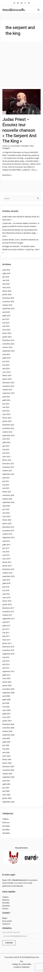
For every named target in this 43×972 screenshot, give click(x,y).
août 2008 (6, 696)
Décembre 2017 (8, 608)
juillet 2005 (6, 784)
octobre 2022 (7, 432)
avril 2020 (6, 513)
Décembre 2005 (8, 766)
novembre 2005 (8, 770)
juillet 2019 (6, 545)
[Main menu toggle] (38, 9)
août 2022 (6, 439)
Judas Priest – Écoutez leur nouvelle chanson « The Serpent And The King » (19, 130)
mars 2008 (6, 710)
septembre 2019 (8, 537)
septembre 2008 (8, 692)
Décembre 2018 (8, 569)
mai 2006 (5, 749)
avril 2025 (6, 326)
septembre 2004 (8, 802)
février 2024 (6, 375)
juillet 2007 (6, 714)
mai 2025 (5, 323)
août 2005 (6, 780)
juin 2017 (5, 629)
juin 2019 (5, 548)
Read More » (7, 175)
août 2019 (6, 541)
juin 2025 (5, 319)
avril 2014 (6, 664)
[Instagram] (25, 3)
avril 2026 (6, 284)
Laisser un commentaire (11, 146)
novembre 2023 (8, 386)
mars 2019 (6, 559)
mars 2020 (6, 516)
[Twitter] (21, 3)
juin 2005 (5, 788)
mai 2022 (5, 449)
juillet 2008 (6, 699)
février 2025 (6, 333)
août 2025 (6, 312)
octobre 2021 (7, 470)
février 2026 (6, 291)
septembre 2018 (8, 576)
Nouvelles (25, 146)
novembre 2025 (8, 301)
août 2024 (6, 354)
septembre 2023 (8, 393)
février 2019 (6, 562)
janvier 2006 (6, 763)
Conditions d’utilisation (21, 967)
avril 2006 (6, 752)
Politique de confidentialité (21, 964)
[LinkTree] (14, 3)
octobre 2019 (7, 534)
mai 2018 (5, 590)
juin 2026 (5, 277)
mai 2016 (5, 657)
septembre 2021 (8, 474)
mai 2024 (5, 365)
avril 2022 (6, 453)
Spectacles (6, 833)
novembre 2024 (8, 344)
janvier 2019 (6, 566)
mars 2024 (6, 372)
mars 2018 (6, 597)
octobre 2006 (7, 731)
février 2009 (6, 682)
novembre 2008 (8, 689)
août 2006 (6, 738)
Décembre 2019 (8, 527)
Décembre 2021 (8, 463)
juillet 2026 (6, 273)
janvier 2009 (6, 685)
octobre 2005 (7, 774)
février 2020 (6, 520)
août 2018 (6, 580)
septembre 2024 (8, 351)
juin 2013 (5, 668)
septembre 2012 (8, 671)
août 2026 (6, 270)
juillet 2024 (6, 358)
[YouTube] (29, 3)
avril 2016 (6, 661)
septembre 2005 (8, 777)
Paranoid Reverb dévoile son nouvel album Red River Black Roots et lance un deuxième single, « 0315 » (19, 233)
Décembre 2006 (8, 724)
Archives (5, 908)
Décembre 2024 (8, 340)
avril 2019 (6, 555)
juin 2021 (5, 481)
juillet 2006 (6, 742)
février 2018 (6, 601)
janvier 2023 (6, 421)
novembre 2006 (8, 728)
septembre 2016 (8, 654)
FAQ (21, 961)
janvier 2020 (6, 523)
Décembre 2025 (8, 298)
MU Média (6, 826)
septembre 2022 (8, 435)
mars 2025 (6, 330)
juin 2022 (5, 446)
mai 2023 (5, 407)
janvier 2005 (6, 798)
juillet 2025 (6, 316)
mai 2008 (5, 707)
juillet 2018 (6, 583)
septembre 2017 (8, 618)
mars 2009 (6, 678)
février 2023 (6, 418)
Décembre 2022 (8, 425)
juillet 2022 (6, 442)
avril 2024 (6, 368)
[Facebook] (18, 3)
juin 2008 (5, 703)
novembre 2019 (8, 530)
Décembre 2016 (8, 647)
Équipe (4, 918)
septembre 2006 (8, 735)
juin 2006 (5, 745)
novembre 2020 (8, 495)
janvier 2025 (6, 337)
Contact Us (6, 924)
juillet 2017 (6, 626)
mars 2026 (6, 287)
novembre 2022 (8, 428)
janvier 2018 (6, 604)
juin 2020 (5, 509)
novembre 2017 (8, 611)
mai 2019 (5, 551)
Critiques (5, 819)
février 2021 (6, 492)
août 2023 (6, 397)
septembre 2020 (8, 502)
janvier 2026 (6, 294)
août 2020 (6, 506)
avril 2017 (6, 636)
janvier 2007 (6, 721)
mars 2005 (6, 795)
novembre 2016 (8, 650)
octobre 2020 (7, 499)
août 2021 (6, 478)
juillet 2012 (6, 675)
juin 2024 (5, 361)
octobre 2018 (7, 573)
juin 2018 (5, 587)
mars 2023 (6, 414)
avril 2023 (6, 411)
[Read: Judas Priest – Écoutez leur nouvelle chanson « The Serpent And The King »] (21, 101)
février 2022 (6, 460)
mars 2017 (6, 640)
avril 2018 (6, 594)
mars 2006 (6, 756)
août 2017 (6, 622)
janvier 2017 (6, 643)
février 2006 (6, 759)
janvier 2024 (6, 379)
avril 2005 (6, 791)
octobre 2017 (7, 615)
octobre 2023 (7, 389)
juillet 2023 (6, 400)
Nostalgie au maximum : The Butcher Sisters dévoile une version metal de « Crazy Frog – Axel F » (20, 249)
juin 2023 (5, 404)
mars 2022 (6, 456)
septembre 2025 (8, 308)
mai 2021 (5, 485)
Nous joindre (7, 921)
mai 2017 (5, 633)
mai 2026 (5, 280)
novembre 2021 (8, 467)
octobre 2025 (7, 305)
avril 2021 (6, 488)
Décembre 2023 (8, 382)
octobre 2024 (7, 347)
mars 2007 (6, 717)
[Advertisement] (21, 64)
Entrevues (6, 822)
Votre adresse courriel (11, 932)
